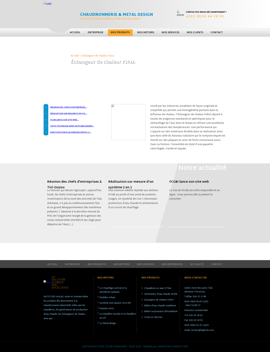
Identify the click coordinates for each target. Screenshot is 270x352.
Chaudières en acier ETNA (157, 288)
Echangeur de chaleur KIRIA (158, 300)
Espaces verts (107, 309)
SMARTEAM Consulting (172, 346)
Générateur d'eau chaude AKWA (160, 294)
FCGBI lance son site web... (64, 120)
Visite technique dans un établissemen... (72, 126)
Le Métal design (108, 323)
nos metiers (145, 33)
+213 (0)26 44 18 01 (205, 16)
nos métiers (121, 264)
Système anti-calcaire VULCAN (115, 303)
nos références (172, 264)
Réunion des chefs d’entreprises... (68, 107)
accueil (75, 33)
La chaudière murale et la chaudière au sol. (118, 316)
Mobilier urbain (107, 298)
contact (217, 33)
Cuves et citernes (153, 317)
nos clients (195, 33)
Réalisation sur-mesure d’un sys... (68, 113)
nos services (170, 33)
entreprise (95, 33)
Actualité (196, 264)
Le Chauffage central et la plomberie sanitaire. (113, 290)
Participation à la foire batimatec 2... (70, 132)
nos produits (120, 33)
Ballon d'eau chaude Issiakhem (160, 306)
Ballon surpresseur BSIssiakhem (161, 311)
